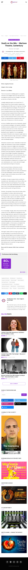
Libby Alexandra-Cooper (7, 284)
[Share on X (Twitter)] (12, 58)
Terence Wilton (21, 288)
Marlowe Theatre (5, 286)
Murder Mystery (21, 286)
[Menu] (2, 2)
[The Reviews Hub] (14, 2)
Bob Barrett (12, 278)
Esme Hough (13, 280)
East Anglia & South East (14, 39)
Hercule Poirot (5, 282)
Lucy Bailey (16, 284)
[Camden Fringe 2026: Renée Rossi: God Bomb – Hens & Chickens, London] (14, 324)
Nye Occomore (5, 288)
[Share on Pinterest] (20, 58)
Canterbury (19, 278)
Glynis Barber (21, 280)
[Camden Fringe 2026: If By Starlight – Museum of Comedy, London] (14, 345)
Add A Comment (14, 383)
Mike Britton (13, 286)
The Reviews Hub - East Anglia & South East (15, 51)
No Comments (11, 54)
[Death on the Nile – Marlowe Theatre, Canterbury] (14, 70)
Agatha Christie (5, 278)
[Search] (26, 2)
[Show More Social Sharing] (25, 58)
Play (11, 288)
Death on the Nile (5, 280)
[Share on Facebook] (5, 58)
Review (14, 288)
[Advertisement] (14, 20)
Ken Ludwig (12, 282)
